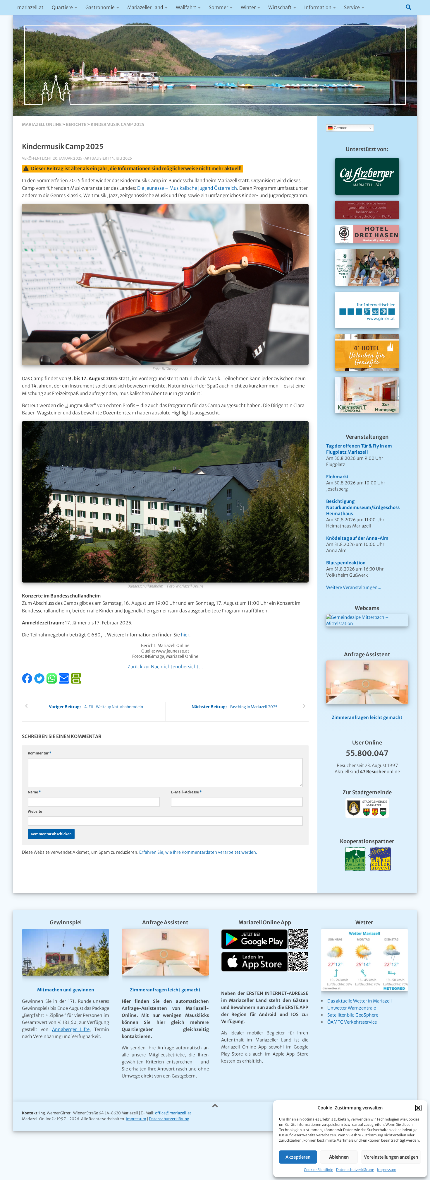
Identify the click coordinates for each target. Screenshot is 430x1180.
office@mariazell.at (173, 1113)
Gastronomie (100, 7)
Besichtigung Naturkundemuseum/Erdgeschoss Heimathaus (363, 507)
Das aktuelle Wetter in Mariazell (359, 1001)
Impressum (386, 1169)
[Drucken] (76, 682)
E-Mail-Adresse (186, 792)
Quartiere (62, 7)
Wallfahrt (186, 7)
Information (317, 7)
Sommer (218, 7)
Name (34, 792)
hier (185, 635)
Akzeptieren (297, 1157)
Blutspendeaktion (346, 563)
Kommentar (39, 753)
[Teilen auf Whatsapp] (52, 682)
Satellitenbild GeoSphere (352, 1015)
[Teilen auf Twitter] (40, 682)
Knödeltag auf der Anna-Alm (357, 538)
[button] (418, 1108)
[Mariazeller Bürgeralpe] (355, 878)
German (340, 128)
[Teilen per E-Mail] (64, 682)
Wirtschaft (280, 7)
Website (35, 811)
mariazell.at (30, 7)
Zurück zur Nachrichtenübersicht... (165, 667)
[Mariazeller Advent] (379, 878)
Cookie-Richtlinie (318, 1169)
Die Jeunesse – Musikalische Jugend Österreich (187, 188)
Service (352, 7)
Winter (248, 7)
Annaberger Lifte (71, 1029)
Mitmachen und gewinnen (65, 990)
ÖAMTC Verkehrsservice (352, 1022)
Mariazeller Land (145, 7)
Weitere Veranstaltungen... (353, 587)
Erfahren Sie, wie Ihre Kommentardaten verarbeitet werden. (198, 852)
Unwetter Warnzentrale (351, 1008)
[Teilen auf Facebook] (27, 682)
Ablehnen (339, 1157)
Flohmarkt (337, 476)
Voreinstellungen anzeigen (391, 1157)
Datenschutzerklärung (355, 1169)
